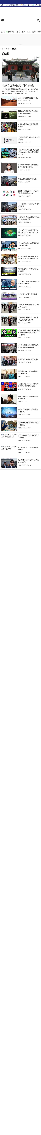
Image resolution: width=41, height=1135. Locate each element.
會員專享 (11, 32)
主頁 (1, 49)
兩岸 (34, 32)
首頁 (2, 32)
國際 (39, 32)
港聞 (28, 32)
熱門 (23, 32)
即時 (18, 32)
